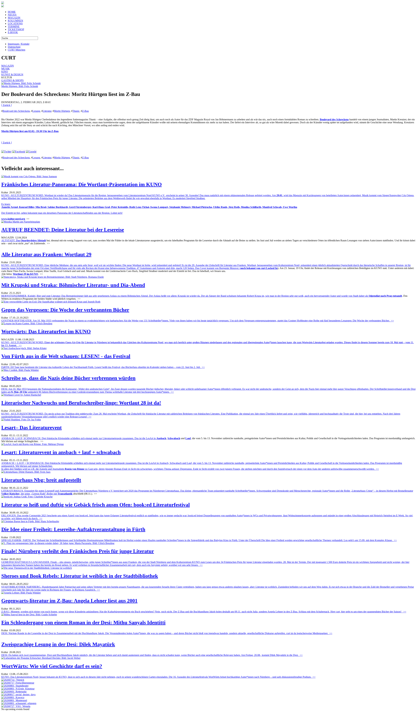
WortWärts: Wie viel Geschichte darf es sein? (51, 666)
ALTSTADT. (11, 240)
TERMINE (14, 26)
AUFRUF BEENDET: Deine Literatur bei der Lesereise (62, 230)
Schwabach (173, 438)
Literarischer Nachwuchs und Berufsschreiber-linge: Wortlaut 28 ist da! (81, 403)
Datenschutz (14, 46)
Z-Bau (85, 111)
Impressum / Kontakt (18, 44)
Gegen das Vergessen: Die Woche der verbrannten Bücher (65, 310)
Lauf (188, 438)
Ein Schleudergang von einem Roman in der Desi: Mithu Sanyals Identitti (83, 622)
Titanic (75, 111)
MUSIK (5, 68)
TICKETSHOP (16, 29)
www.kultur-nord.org (13, 218)
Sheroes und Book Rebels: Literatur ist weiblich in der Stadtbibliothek (79, 576)
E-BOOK (13, 32)
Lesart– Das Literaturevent (31, 427)
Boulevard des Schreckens (16, 111)
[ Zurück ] (6, 105)
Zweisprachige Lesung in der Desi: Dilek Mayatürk (58, 644)
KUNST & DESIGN (12, 74)
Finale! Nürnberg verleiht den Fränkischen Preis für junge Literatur (77, 551)
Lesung (36, 111)
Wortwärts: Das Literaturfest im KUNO (46, 331)
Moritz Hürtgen (62, 111)
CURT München (16, 49)
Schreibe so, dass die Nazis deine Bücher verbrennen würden (68, 378)
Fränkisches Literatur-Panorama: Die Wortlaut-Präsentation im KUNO (81, 184)
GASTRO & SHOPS (12, 80)
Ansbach (161, 438)
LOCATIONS (15, 23)
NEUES (12, 14)
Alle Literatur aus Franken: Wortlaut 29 (46, 254)
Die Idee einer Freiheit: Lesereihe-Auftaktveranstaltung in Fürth (73, 529)
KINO (4, 71)
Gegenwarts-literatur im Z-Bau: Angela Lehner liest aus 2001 (69, 601)
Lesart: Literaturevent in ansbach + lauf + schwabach (61, 452)
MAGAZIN (14, 17)
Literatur (47, 111)
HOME (12, 11)
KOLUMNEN (15, 20)
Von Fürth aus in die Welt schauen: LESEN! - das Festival (65, 356)
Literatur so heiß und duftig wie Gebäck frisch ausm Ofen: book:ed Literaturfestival (95, 505)
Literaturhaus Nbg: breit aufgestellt (41, 480)
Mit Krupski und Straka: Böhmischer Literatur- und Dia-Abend (73, 285)
